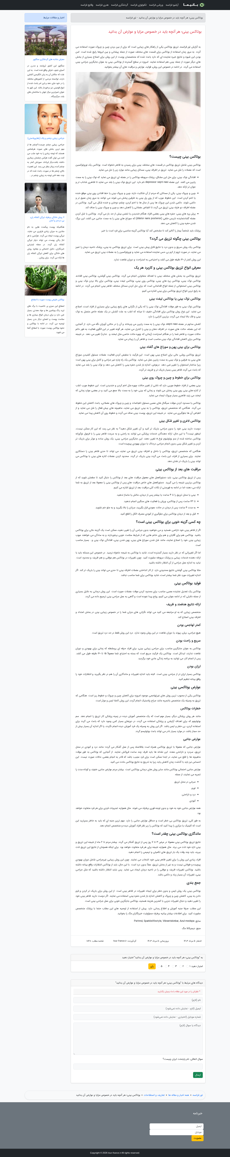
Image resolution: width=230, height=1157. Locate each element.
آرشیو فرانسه (172, 5)
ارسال (198, 1075)
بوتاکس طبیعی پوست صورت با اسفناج (47, 299)
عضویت (198, 1138)
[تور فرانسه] (193, 5)
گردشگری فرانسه (119, 5)
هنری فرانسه (102, 5)
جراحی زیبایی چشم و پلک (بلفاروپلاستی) (46, 138)
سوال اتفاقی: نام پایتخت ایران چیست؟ (183, 1059)
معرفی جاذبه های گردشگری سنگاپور (48, 59)
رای (152, 966)
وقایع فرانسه (87, 5)
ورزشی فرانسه (156, 5)
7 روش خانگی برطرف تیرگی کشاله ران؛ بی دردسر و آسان (47, 219)
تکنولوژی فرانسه (138, 5)
